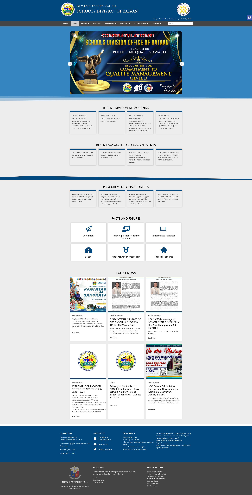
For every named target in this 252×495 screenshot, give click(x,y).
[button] (249, 17)
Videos (112, 382)
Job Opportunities (140, 24)
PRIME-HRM (124, 24)
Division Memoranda (79, 115)
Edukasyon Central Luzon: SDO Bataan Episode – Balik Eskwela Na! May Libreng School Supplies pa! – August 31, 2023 (125, 391)
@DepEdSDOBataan (105, 449)
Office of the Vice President (156, 474)
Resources (96, 24)
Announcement (77, 315)
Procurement (109, 24)
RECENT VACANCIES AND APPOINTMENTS (126, 145)
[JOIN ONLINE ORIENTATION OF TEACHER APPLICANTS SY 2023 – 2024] (88, 361)
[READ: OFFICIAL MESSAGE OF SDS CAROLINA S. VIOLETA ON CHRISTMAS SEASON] (126, 294)
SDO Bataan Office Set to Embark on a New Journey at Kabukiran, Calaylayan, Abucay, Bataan (163, 390)
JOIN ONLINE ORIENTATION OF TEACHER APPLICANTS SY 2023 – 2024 (87, 388)
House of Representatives (156, 479)
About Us (84, 24)
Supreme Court (152, 481)
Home (75, 24)
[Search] (191, 23)
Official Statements (116, 315)
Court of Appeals (153, 483)
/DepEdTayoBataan (105, 440)
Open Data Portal (98, 480)
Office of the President (154, 471)
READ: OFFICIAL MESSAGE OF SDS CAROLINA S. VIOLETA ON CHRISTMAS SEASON (125, 321)
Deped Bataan (103, 444)
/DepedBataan (103, 437)
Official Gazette (98, 482)
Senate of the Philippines (155, 476)
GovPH (65, 23)
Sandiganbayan (152, 486)
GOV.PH (95, 478)
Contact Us (155, 24)
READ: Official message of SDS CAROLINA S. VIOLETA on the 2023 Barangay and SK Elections (164, 323)
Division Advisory (164, 115)
